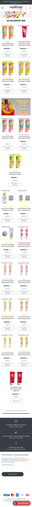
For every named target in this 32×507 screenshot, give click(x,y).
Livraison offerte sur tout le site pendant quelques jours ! (16, 2)
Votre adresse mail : (8, 464)
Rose (7, 134)
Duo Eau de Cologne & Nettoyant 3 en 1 (7, 209)
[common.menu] (2, 7)
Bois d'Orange (7, 78)
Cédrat (15, 170)
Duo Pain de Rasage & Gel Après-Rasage (7, 245)
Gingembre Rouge (24, 41)
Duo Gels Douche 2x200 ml (16, 390)
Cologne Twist (7, 207)
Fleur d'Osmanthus (24, 78)
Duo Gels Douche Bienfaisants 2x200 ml (8, 44)
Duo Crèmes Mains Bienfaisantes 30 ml (24, 245)
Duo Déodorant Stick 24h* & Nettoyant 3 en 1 (24, 209)
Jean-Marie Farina (16, 387)
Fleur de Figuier (24, 134)
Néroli (8, 41)
